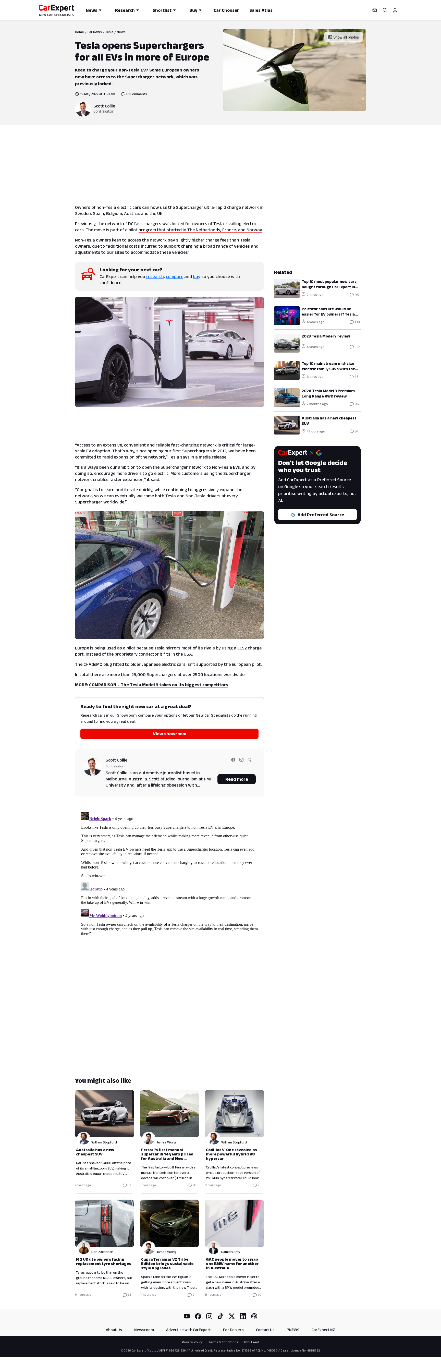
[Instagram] (209, 1316)
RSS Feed (251, 1342)
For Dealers (233, 1330)
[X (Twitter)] (232, 1316)
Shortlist (162, 10)
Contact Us (265, 1330)
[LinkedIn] (243, 1316)
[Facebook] (198, 1316)
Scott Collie (104, 105)
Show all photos (346, 37)
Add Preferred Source (321, 514)
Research (125, 10)
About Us (114, 1330)
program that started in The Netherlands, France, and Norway (200, 229)
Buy (193, 10)
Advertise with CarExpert (188, 1330)
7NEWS (293, 1330)
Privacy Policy (192, 1342)
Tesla (109, 32)
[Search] (385, 10)
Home (79, 32)
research (155, 276)
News (91, 10)
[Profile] (395, 10)
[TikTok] (220, 1316)
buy (196, 276)
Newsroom (144, 1330)
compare (174, 276)
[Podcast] (254, 1316)
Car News (95, 32)
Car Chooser (226, 10)
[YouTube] (187, 1316)
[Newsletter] (375, 10)
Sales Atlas (261, 10)
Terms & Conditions (223, 1342)
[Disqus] (169, 873)
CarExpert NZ (323, 1330)
